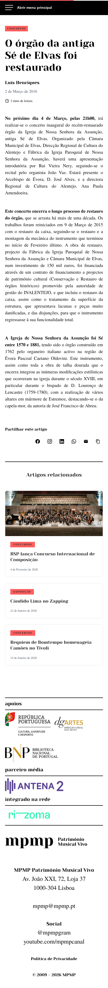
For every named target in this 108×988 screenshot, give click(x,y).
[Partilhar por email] (86, 441)
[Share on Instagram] (50, 441)
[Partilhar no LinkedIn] (62, 441)
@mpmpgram (54, 932)
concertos (16, 28)
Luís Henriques (22, 82)
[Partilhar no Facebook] (38, 441)
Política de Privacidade (54, 958)
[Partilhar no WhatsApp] (74, 441)
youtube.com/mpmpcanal (54, 941)
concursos (22, 544)
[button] (98, 441)
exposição (22, 592)
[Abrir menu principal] (28, 7)
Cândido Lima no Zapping (39, 601)
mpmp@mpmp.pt (54, 906)
